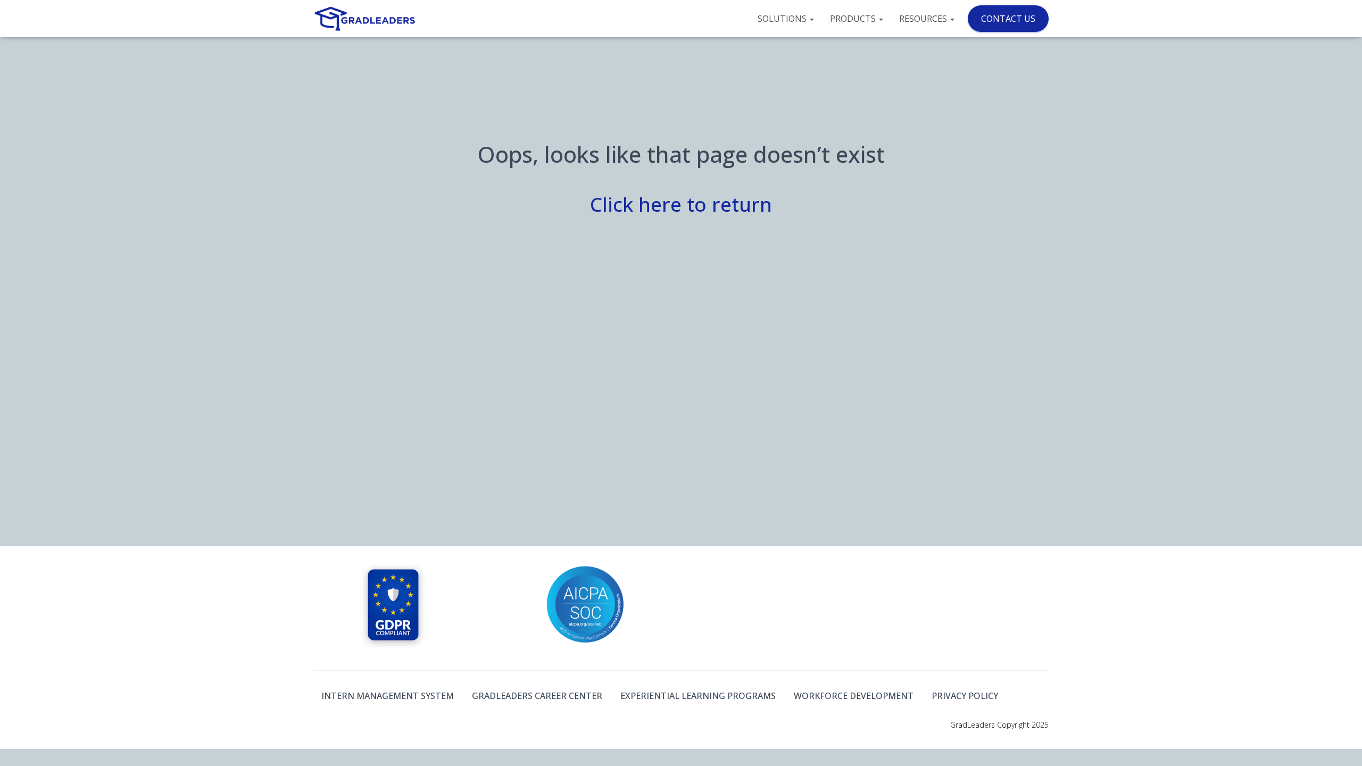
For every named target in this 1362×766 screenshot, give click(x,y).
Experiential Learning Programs (698, 696)
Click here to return (681, 204)
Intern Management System (387, 696)
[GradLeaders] (365, 18)
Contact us (1008, 18)
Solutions (783, 18)
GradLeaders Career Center (537, 696)
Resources (924, 18)
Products (854, 18)
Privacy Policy (965, 696)
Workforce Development (853, 696)
